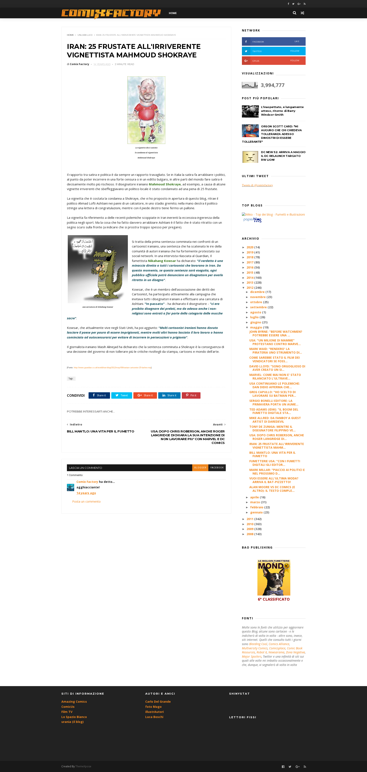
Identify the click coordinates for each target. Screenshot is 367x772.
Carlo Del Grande (158, 701)
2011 (250, 519)
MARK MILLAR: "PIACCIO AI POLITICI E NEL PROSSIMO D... (277, 471)
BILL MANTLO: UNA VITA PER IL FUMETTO (272, 454)
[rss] (305, 4)
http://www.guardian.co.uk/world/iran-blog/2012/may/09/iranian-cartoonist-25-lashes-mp (112, 368)
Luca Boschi (154, 717)
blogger (200, 467)
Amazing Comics (74, 701)
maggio (256, 327)
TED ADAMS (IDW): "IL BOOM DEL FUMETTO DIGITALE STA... (273, 411)
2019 (250, 252)
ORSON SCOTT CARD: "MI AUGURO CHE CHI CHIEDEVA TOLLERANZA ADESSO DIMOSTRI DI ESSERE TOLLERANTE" (272, 134)
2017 (250, 262)
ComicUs (68, 707)
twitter (276, 51)
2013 (250, 282)
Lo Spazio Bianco (74, 717)
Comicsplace (277, 648)
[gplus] (299, 4)
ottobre (256, 302)
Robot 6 (262, 652)
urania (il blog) (72, 722)
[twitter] (293, 4)
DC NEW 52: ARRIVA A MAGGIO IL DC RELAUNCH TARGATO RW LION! (283, 155)
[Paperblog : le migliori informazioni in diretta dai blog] (252, 222)
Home (70, 35)
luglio (255, 317)
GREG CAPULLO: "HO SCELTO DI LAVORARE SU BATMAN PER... (272, 394)
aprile (255, 497)
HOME (173, 13)
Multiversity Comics (255, 648)
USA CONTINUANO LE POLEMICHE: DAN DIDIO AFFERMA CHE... (274, 385)
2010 (250, 524)
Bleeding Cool (258, 644)
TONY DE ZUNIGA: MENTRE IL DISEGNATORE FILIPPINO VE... (272, 428)
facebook (217, 467)
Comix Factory (87, 482)
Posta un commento (86, 501)
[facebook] (288, 4)
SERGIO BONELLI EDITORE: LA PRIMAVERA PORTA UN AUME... (273, 402)
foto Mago (153, 707)
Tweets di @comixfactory (257, 185)
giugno (256, 322)
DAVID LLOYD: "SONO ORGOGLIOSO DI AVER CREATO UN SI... (277, 368)
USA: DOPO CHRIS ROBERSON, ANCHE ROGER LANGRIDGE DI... (276, 437)
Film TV (66, 712)
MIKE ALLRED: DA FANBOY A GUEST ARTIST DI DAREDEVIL (275, 420)
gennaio (257, 512)
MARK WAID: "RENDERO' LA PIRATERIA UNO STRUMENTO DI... (275, 350)
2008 (250, 534)
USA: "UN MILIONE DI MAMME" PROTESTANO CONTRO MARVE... (275, 342)
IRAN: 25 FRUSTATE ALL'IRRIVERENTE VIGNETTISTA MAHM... (276, 445)
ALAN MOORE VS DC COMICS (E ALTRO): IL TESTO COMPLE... (272, 489)
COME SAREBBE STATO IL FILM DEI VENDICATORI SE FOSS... (274, 359)
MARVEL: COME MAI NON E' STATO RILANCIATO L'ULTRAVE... (275, 376)
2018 (250, 257)
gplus (276, 60)
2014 (250, 278)
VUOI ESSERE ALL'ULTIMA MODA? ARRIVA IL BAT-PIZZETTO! (273, 480)
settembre (259, 307)
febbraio (257, 507)
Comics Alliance (279, 644)
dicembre (257, 292)
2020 (250, 247)
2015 (250, 272)
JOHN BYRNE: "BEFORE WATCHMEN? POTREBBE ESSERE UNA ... (275, 333)
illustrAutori (154, 712)
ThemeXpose (83, 766)
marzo (255, 502)
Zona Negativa (295, 652)
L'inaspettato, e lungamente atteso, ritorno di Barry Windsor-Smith (282, 110)
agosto (256, 312)
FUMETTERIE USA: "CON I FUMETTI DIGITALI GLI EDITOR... (274, 463)
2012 (250, 288)
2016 (250, 267)
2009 (250, 529)
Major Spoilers (251, 656)
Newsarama (276, 652)
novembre (258, 297)
